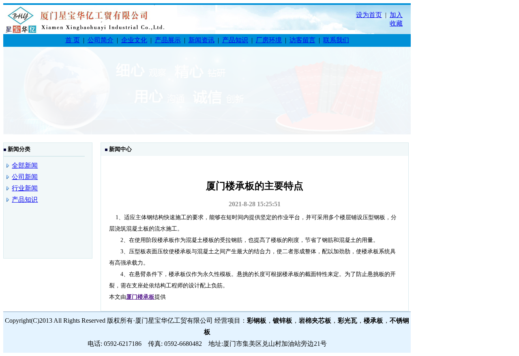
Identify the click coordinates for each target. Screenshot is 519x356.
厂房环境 (269, 40)
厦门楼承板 (140, 297)
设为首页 (369, 14)
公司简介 (101, 40)
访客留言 (302, 40)
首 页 (72, 40)
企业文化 (134, 40)
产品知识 (235, 40)
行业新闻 (25, 188)
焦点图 (207, 96)
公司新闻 (25, 176)
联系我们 (336, 40)
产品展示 (168, 40)
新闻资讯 (201, 40)
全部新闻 (25, 165)
